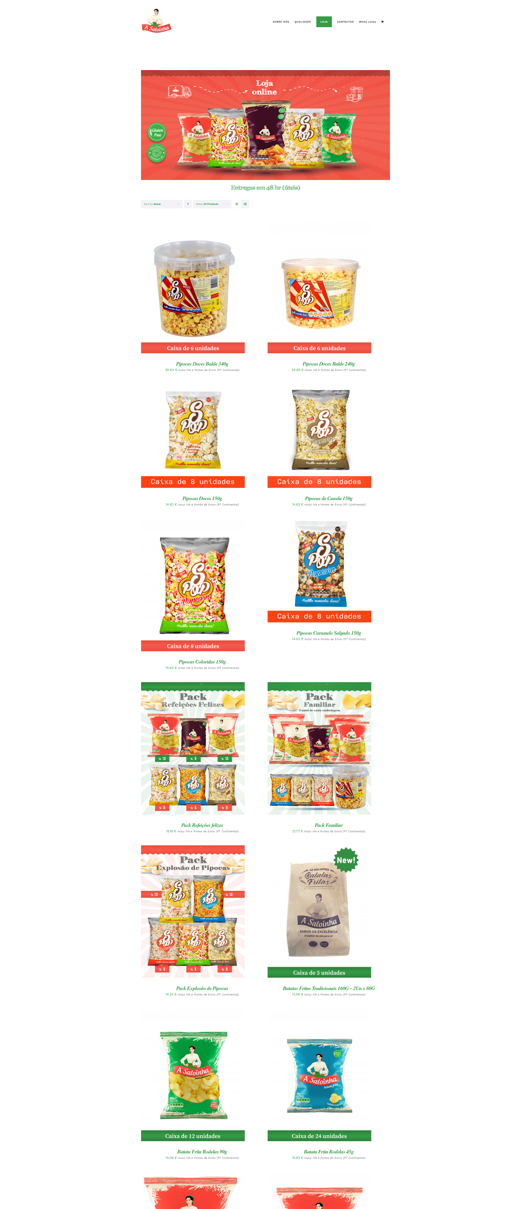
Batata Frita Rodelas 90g (202, 1151)
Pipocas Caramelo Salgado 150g (329, 632)
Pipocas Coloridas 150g (202, 661)
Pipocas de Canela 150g (329, 498)
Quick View (205, 287)
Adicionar (180, 287)
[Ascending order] (188, 204)
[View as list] (245, 204)
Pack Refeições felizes (202, 825)
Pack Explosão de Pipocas (202, 988)
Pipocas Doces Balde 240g (329, 363)
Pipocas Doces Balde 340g (202, 363)
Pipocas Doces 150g (202, 498)
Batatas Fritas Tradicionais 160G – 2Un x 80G (329, 988)
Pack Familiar (329, 825)
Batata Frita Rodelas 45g (329, 1151)
